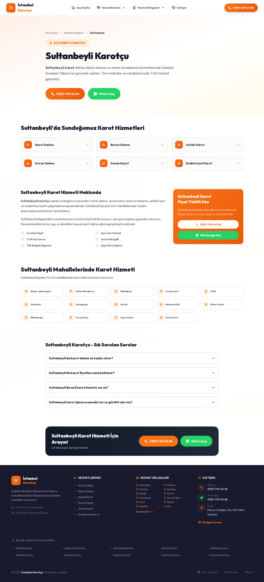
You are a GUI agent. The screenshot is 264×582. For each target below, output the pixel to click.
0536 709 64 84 (210, 224)
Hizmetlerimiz (89, 478)
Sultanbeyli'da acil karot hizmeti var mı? (78, 387)
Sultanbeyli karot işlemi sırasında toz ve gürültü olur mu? (90, 402)
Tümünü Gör (143, 511)
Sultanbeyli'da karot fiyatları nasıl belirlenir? (82, 373)
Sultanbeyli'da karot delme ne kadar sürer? (81, 358)
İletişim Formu (212, 522)
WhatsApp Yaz (210, 235)
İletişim (249, 572)
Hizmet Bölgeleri (74, 33)
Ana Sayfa (51, 33)
